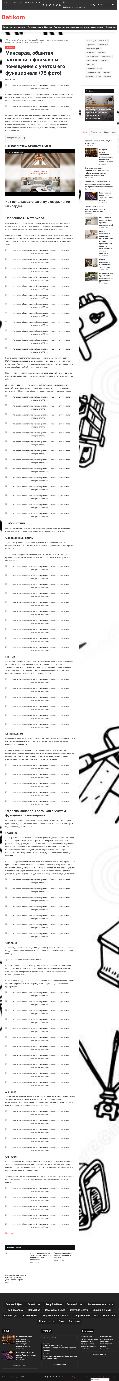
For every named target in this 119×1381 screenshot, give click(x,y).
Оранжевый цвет (92, 56)
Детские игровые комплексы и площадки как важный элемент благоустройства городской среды (99, 184)
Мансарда (31, 40)
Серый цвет (104, 60)
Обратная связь (78, 1377)
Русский (96, 1379)
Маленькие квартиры (93, 49)
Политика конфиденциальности (105, 1377)
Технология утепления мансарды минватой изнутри (63, 1255)
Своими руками (91, 60)
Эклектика (106, 72)
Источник (9, 1233)
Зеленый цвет (103, 45)
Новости (48, 27)
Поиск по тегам (32, 2)
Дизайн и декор (35, 27)
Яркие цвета (90, 76)
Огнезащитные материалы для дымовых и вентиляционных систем (107, 1341)
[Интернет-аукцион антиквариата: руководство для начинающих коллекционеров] (91, 152)
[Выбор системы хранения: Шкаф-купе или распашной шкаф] (91, 221)
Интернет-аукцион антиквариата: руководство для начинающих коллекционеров (24, 1341)
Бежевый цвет (91, 41)
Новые (85, 132)
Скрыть (21, 138)
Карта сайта (66, 1377)
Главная (10, 40)
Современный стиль (93, 72)
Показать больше (19, 1366)
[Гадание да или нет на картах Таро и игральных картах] (91, 196)
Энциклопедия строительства (68, 27)
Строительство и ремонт (14, 27)
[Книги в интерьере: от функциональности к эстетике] (91, 262)
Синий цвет (90, 64)
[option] (99, 108)
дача (99, 76)
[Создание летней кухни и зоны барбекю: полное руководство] (91, 276)
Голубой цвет (90, 45)
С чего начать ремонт (94, 27)
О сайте (88, 1377)
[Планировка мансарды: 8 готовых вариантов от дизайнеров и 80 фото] (15, 1262)
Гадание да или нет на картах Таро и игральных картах (26, 1355)
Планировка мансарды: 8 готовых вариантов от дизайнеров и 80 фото (15, 1277)
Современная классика (94, 68)
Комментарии (110, 132)
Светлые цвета (106, 56)
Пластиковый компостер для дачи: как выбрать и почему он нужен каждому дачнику (89, 1341)
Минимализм (90, 52)
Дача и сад (111, 27)
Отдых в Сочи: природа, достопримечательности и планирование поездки (95, 208)
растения (107, 76)
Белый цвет (103, 41)
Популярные (96, 132)
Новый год (101, 52)
